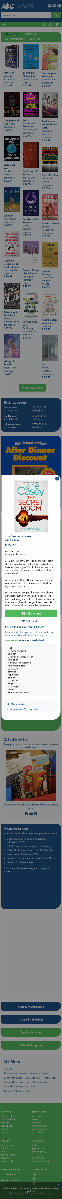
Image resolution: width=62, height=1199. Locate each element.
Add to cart (33, 613)
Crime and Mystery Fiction (26, 709)
